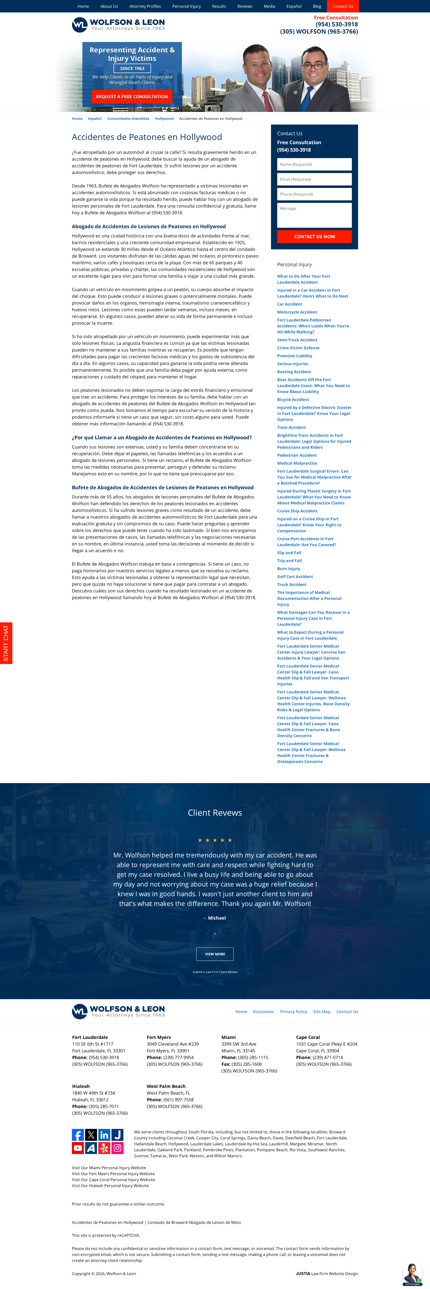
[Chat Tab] (215, 644)
